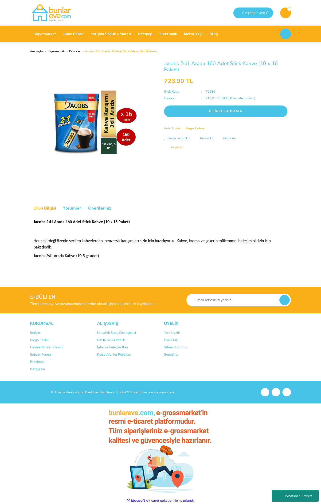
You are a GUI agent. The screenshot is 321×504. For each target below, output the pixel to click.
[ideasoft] (135, 500)
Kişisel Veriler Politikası (114, 354)
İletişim (35, 333)
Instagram (37, 369)
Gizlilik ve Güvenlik (111, 340)
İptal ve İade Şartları (112, 347)
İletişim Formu (40, 354)
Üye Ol (264, 13)
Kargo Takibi (39, 340)
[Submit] (284, 300)
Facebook (37, 362)
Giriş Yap (249, 13)
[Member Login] (238, 13)
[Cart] (285, 13)
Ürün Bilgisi (45, 208)
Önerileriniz (99, 208)
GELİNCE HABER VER (226, 111)
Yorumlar (72, 208)
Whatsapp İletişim (298, 496)
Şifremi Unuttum (176, 347)
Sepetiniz (171, 354)
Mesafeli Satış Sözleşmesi (116, 333)
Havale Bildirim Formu (46, 347)
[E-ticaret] (160, 501)
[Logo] (51, 13)
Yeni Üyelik (172, 333)
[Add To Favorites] (177, 138)
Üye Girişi (171, 340)
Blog (214, 34)
